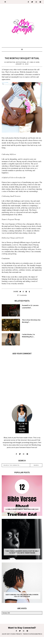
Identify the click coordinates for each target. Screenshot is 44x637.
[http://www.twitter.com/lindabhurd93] (20, 454)
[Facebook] (28, 2)
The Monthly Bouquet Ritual (22, 58)
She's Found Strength (14, 634)
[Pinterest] (40, 2)
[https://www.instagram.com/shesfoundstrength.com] (36, 2)
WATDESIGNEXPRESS (35, 634)
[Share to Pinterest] (26, 292)
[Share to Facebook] (23, 292)
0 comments (23, 295)
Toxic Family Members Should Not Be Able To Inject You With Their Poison (22, 552)
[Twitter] (32, 2)
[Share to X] (20, 292)
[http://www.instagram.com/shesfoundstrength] (23, 454)
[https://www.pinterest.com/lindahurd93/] (27, 631)
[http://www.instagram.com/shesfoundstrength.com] (23, 631)
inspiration (10, 62)
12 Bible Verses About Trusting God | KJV (22, 509)
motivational (21, 62)
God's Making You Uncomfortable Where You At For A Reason (22, 595)
